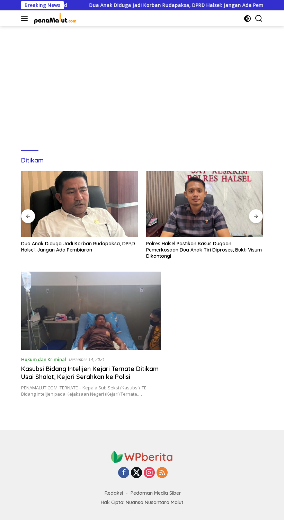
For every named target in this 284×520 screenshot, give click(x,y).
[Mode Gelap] (247, 18)
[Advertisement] (142, 85)
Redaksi (114, 493)
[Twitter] (136, 473)
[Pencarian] (259, 18)
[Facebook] (123, 473)
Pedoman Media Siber (156, 493)
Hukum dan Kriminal (43, 359)
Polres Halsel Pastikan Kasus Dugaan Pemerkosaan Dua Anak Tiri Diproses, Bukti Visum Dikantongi (132, 249)
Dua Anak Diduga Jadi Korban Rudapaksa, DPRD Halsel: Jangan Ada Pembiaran (171, 5)
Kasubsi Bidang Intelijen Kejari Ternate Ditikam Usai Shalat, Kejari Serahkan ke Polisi (90, 373)
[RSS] (162, 473)
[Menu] (25, 18)
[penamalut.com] (54, 18)
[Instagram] (149, 473)
